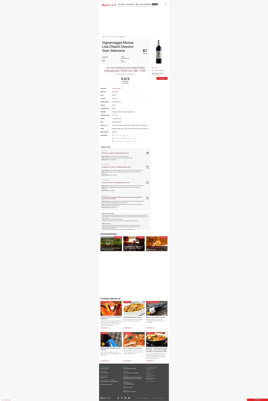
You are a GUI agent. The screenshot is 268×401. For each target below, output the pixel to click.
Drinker (129, 6)
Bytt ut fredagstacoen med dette (132, 348)
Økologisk (116, 135)
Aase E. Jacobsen (104, 368)
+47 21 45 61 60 (130, 384)
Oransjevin (133, 141)
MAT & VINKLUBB (145, 4)
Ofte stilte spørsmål (128, 387)
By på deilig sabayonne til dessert (132, 317)
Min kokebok (143, 6)
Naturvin (127, 141)
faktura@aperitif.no (150, 378)
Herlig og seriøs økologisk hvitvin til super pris (110, 349)
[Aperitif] (109, 5)
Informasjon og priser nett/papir (130, 372)
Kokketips (154, 6)
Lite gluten (128, 138)
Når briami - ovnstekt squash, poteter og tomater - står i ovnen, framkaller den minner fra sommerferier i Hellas (156, 349)
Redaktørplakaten (114, 381)
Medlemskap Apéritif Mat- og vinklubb (132, 378)
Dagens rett (120, 6)
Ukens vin (125, 6)
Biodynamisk (125, 135)
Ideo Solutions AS (159, 398)
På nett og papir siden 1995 (129, 368)
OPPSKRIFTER (130, 4)
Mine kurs (149, 6)
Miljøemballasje (118, 141)
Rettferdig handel (118, 138)
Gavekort (133, 6)
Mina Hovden (103, 377)
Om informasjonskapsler (106, 384)
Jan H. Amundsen (104, 372)
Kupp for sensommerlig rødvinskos (156, 317)
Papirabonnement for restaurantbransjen (132, 377)
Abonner (154, 4)
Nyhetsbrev (138, 6)
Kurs (137, 4)
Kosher (135, 138)
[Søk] (165, 4)
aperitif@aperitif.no (127, 383)
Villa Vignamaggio (116, 88)
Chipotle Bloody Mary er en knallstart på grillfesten (110, 317)
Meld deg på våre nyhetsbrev (130, 391)
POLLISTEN (121, 4)
